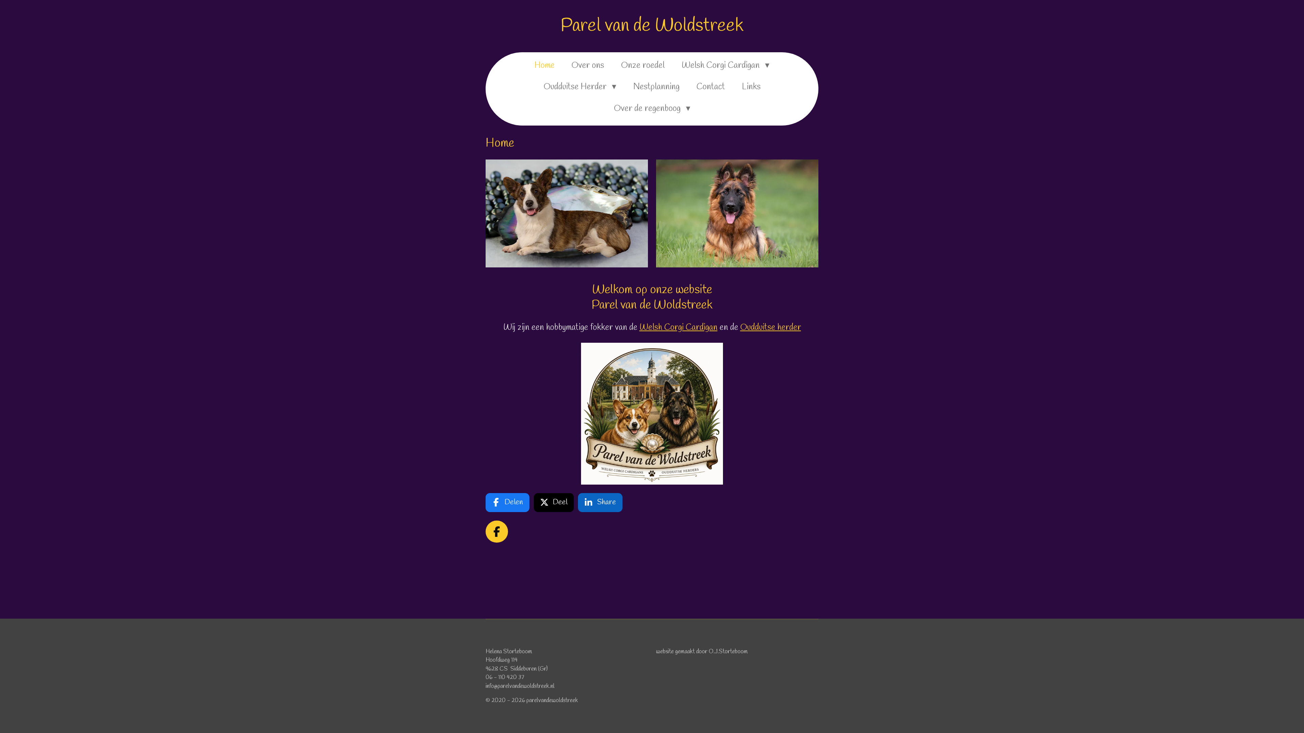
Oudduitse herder (770, 327)
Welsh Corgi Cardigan (678, 327)
